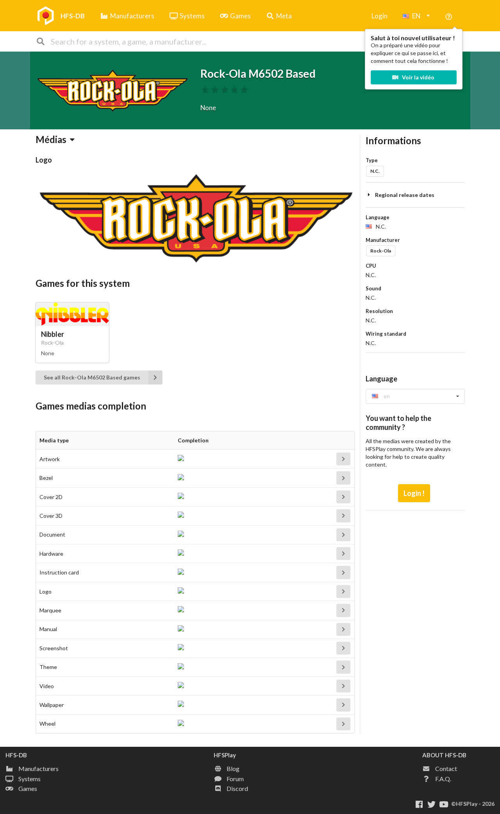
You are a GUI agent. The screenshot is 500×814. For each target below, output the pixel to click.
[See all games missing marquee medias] (343, 610)
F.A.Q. (443, 778)
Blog (233, 768)
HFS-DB (73, 16)
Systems (192, 16)
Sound (373, 288)
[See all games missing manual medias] (343, 629)
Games (240, 16)
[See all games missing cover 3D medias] (343, 515)
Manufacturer (383, 240)
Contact (446, 768)
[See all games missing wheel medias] (343, 723)
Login (379, 16)
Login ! (414, 493)
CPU (371, 266)
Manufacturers (132, 16)
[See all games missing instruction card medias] (343, 572)
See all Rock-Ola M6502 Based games (92, 377)
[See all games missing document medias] (343, 534)
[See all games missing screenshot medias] (343, 648)
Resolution (379, 311)
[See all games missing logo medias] (343, 591)
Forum (235, 778)
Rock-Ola (380, 251)
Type (372, 160)
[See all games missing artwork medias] (343, 459)
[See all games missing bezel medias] (343, 477)
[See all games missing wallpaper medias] (343, 704)
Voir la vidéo (417, 77)
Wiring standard (386, 334)
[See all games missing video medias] (343, 686)
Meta (284, 16)
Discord (237, 788)
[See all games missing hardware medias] (343, 553)
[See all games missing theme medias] (343, 666)
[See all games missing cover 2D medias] (343, 496)
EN (416, 16)
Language (377, 217)
